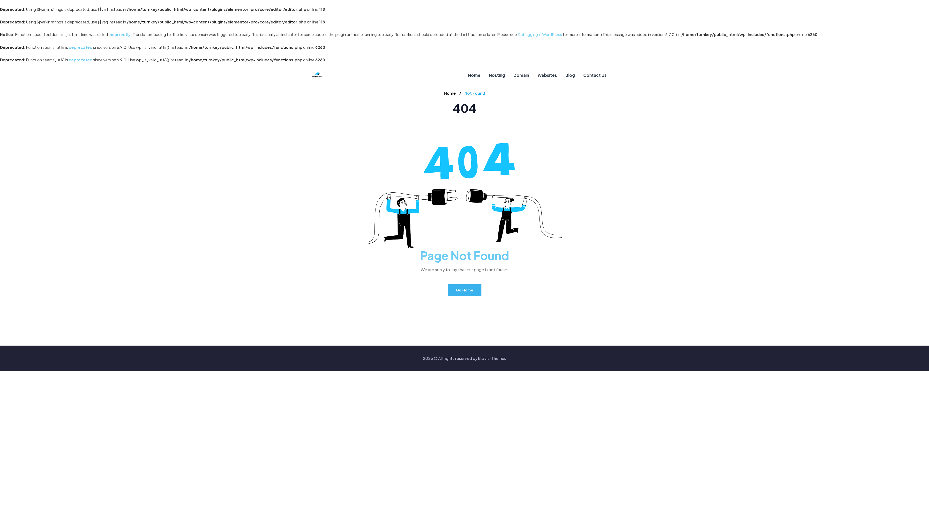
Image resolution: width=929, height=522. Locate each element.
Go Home (464, 290)
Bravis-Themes (492, 358)
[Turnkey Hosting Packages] (317, 75)
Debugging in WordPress (540, 34)
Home (450, 93)
